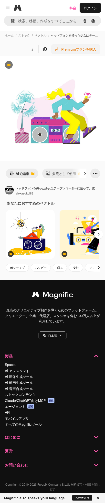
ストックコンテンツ (20, 394)
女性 (76, 267)
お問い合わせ (16, 465)
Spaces (10, 364)
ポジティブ (17, 267)
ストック (24, 35)
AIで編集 (19, 174)
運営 (9, 451)
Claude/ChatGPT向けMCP (29, 400)
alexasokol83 (24, 193)
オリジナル (33, 65)
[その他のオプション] (32, 49)
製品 (9, 356)
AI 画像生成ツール (19, 376)
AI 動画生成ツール (19, 382)
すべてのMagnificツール (23, 424)
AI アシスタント (17, 370)
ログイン (90, 7)
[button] (52, 335)
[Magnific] (52, 295)
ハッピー (41, 267)
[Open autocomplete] (11, 21)
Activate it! (82, 498)
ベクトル (40, 35)
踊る (60, 267)
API (7, 412)
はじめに (13, 437)
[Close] (98, 498)
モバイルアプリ (17, 418)
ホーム (9, 35)
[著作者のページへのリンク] (9, 190)
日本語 (52, 335)
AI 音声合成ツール (19, 388)
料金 (72, 7)
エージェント (19, 406)
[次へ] (85, 173)
